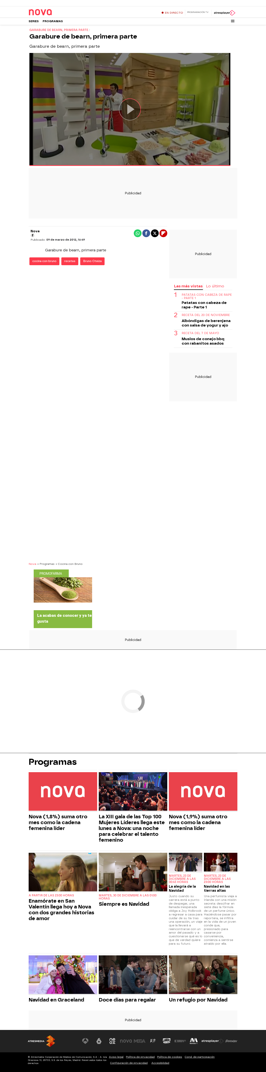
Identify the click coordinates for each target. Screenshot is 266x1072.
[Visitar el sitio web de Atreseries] (153, 1041)
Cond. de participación (200, 1056)
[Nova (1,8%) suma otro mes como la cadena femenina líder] (63, 792)
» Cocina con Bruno (69, 563)
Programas (53, 21)
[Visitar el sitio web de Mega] (139, 1041)
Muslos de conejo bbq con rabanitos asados (203, 341)
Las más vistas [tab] (188, 286)
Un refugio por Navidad (198, 1000)
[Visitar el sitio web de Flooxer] (231, 1041)
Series (34, 21)
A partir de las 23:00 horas (51, 895)
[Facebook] (32, 235)
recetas (69, 261)
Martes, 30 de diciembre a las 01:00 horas (128, 897)
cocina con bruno (44, 261)
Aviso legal (116, 1056)
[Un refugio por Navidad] (203, 975)
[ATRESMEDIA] (41, 1041)
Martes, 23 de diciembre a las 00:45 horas (182, 879)
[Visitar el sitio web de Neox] (112, 1041)
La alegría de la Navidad (182, 888)
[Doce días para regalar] (133, 975)
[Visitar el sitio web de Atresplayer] (213, 1041)
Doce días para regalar (127, 1000)
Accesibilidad (160, 1062)
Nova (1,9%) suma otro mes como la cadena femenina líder (198, 822)
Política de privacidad (140, 1056)
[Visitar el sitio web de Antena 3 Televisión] (85, 1041)
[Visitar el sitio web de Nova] (126, 1041)
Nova (32, 563)
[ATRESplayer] (224, 13)
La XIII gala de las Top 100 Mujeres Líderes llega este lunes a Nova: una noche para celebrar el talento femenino (132, 828)
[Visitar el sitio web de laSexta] (99, 1041)
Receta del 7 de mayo (200, 333)
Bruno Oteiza (92, 261)
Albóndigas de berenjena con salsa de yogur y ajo (206, 323)
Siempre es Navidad (124, 904)
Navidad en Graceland (56, 1000)
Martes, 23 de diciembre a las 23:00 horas (217, 879)
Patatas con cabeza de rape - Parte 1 (207, 296)
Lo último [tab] (215, 286)
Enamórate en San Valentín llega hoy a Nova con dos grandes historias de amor (61, 909)
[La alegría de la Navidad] (185, 862)
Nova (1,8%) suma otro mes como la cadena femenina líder (58, 822)
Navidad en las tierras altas (217, 888)
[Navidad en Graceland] (63, 975)
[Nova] (53, 12)
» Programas (46, 563)
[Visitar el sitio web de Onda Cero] (167, 1041)
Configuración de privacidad (129, 1062)
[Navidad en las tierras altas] (220, 862)
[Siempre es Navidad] (133, 872)
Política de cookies (169, 1056)
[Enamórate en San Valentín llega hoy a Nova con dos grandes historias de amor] (63, 872)
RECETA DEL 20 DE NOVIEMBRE (206, 315)
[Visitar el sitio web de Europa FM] (180, 1041)
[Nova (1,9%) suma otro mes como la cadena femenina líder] (203, 792)
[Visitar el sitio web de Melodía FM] (194, 1041)
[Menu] (232, 21)
